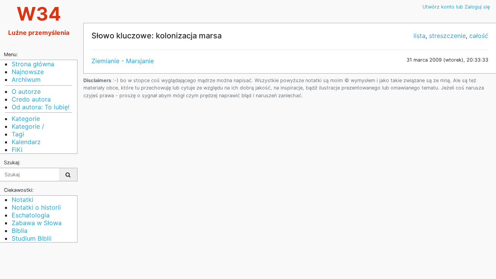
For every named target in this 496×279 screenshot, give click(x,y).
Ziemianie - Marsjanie (122, 61)
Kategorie (26, 118)
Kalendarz (26, 142)
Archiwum (26, 79)
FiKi (17, 149)
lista (419, 36)
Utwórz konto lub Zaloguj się (456, 7)
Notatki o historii (36, 207)
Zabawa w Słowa (37, 223)
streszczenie (447, 36)
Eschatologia (31, 215)
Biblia (20, 230)
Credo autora (31, 99)
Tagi (18, 134)
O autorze (26, 91)
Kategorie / (28, 126)
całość (478, 36)
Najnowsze (28, 72)
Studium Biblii (32, 238)
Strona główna (33, 64)
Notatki (22, 199)
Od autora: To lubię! (40, 107)
